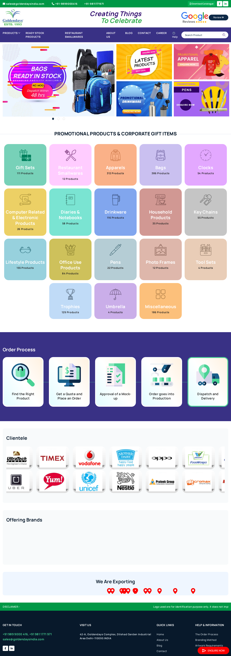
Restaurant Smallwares (74, 34)
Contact (144, 33)
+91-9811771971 (94, 3)
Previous (3, 470)
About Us (111, 34)
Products (10, 33)
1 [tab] (53, 119)
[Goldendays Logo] (13, 17)
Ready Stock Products (35, 34)
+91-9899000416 (66, 3)
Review (217, 17)
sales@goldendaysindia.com (25, 3)
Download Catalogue (202, 3)
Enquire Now (216, 650)
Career (161, 33)
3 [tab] (64, 119)
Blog (128, 33)
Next (227, 470)
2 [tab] (58, 119)
